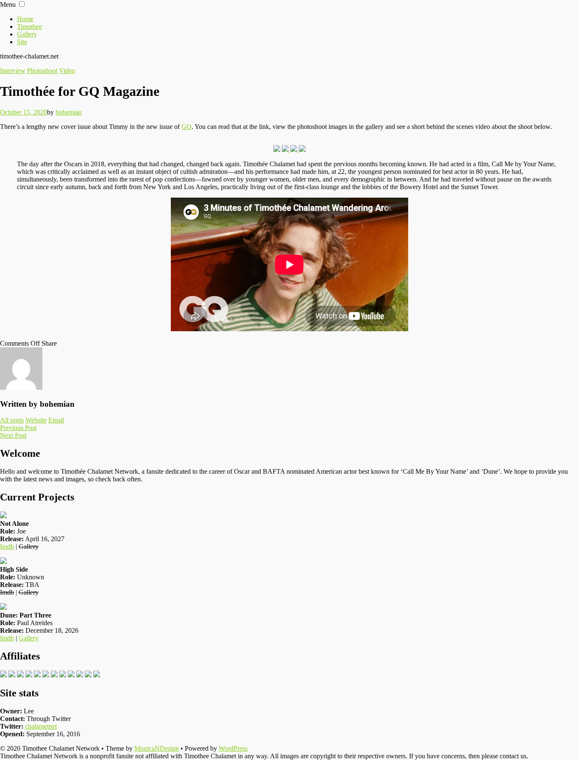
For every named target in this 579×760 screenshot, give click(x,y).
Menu (8, 4)
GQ (186, 126)
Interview (12, 70)
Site (22, 41)
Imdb (7, 546)
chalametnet (41, 726)
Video (67, 70)
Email (56, 420)
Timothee (29, 26)
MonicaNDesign (156, 748)
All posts (12, 420)
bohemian (69, 112)
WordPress (233, 748)
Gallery (27, 34)
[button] (22, 4)
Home (25, 18)
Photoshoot (42, 70)
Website (36, 420)
